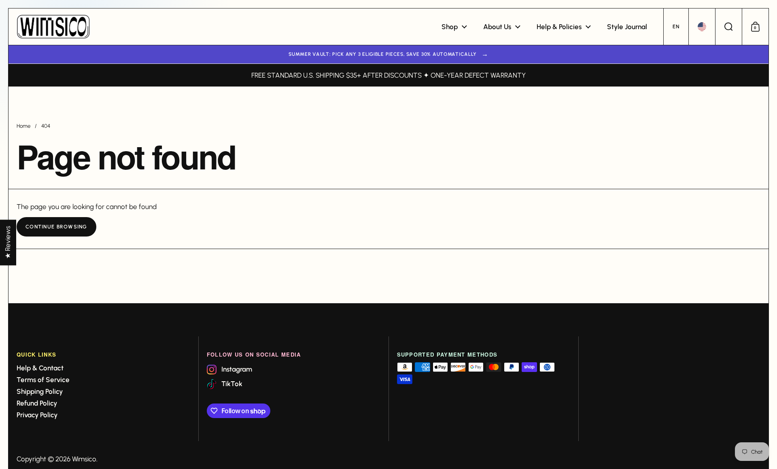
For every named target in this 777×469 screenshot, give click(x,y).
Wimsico (84, 459)
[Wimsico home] (53, 27)
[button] (675, 26)
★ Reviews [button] (8, 242)
